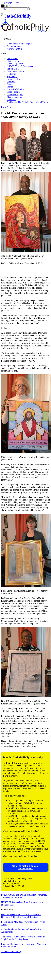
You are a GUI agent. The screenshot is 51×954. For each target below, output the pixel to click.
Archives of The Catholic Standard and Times (27, 102)
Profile (10, 87)
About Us (11, 99)
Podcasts (11, 81)
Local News (12, 58)
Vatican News (13, 69)
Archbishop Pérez (15, 63)
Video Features (13, 92)
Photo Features (13, 61)
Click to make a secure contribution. (25, 867)
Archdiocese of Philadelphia (19, 43)
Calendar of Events (15, 71)
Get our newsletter (15, 46)
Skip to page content (10, 2)
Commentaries (13, 79)
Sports (9, 84)
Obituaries (11, 74)
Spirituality (12, 76)
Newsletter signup (15, 94)
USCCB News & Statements (20, 66)
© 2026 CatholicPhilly (11, 951)
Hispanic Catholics (15, 89)
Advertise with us (15, 49)
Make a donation (14, 97)
